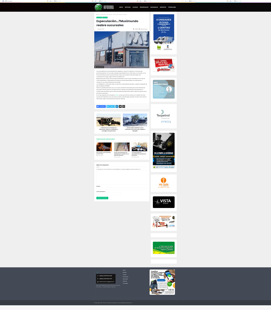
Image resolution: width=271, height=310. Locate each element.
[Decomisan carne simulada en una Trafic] (104, 147)
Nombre (98, 186)
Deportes (163, 7)
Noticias (128, 7)
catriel (116, 95)
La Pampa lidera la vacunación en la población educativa (139, 154)
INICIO (121, 7)
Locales (135, 7)
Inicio (98, 14)
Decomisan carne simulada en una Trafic (103, 153)
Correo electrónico (101, 191)
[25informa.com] (104, 7)
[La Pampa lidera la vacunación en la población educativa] (139, 147)
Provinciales (144, 7)
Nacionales (154, 7)
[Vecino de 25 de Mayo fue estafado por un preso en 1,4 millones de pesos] (122, 147)
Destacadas (103, 14)
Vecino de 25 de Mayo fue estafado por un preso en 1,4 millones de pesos (121, 154)
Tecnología (172, 7)
